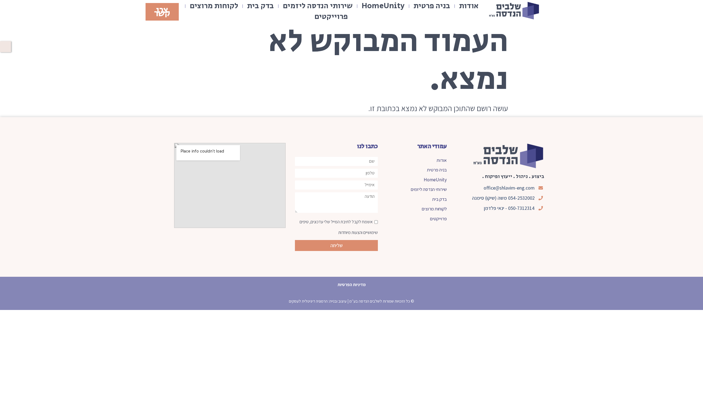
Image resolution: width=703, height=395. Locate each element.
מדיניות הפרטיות (351, 284)
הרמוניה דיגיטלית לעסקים (308, 301)
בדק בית (260, 6)
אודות (468, 6)
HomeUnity (383, 6)
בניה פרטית (432, 6)
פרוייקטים (331, 17)
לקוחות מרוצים (214, 6)
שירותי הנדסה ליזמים (318, 6)
